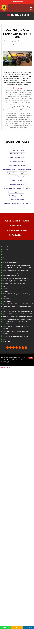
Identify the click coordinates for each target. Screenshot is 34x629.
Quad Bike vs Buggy (18, 125)
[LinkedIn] (20, 347)
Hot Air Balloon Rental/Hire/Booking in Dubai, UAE (16, 278)
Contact (5, 252)
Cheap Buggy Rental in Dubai (13, 102)
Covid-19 (27, 188)
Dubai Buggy (9, 111)
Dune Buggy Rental (11, 115)
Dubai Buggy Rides (19, 111)
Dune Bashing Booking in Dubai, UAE (12, 275)
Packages (5, 291)
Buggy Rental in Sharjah (24, 169)
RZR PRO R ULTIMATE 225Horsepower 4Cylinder (15, 336)
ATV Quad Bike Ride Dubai (17, 92)
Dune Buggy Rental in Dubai (24, 115)
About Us (5, 249)
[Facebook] (7, 347)
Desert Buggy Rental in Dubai (14, 107)
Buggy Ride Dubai (15, 98)
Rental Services (7, 260)
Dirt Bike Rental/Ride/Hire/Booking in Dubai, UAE (15, 270)
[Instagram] (13, 347)
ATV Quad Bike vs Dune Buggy (22, 94)
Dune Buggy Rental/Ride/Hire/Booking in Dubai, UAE (16, 265)
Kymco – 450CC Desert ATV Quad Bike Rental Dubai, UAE (18, 304)
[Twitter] (10, 347)
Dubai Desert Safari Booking (10, 262)
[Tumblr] (26, 347)
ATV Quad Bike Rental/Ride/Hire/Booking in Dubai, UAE (17, 267)
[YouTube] (16, 347)
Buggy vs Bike (11, 176)
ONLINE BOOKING (17, 2)
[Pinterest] (23, 347)
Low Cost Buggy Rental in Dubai (18, 119)
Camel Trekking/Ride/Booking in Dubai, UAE (14, 281)
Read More (17, 88)
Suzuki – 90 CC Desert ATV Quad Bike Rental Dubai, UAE (17, 319)
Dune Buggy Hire (11, 113)
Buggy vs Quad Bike (25, 100)
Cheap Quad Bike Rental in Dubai (12, 188)
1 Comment (19, 44)
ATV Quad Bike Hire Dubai (12, 90)
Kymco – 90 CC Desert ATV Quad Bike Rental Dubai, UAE (17, 316)
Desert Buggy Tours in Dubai (22, 109)
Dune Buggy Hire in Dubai (23, 113)
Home (4, 257)
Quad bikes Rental (22, 127)
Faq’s (4, 286)
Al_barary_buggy (12, 41)
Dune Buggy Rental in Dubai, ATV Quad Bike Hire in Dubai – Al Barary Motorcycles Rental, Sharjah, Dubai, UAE (13, 359)
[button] (6, 367)
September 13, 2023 (25, 41)
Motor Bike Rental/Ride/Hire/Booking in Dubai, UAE (16, 273)
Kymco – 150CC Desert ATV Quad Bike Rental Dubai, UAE (17, 314)
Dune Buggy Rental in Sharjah (15, 117)
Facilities (5, 288)
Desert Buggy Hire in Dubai (23, 105)
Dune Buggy (28, 111)
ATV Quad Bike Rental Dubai (16, 154)
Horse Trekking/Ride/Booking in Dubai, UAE (14, 283)
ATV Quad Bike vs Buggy (16, 161)
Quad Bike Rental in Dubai (17, 123)
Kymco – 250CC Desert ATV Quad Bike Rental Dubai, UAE (18, 311)
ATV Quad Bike (7, 301)
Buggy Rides (23, 98)
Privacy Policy (6, 246)
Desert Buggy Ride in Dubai (17, 199)
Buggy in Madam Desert (14, 96)
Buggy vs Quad (15, 100)
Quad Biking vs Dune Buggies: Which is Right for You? (17, 33)
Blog (17, 26)
